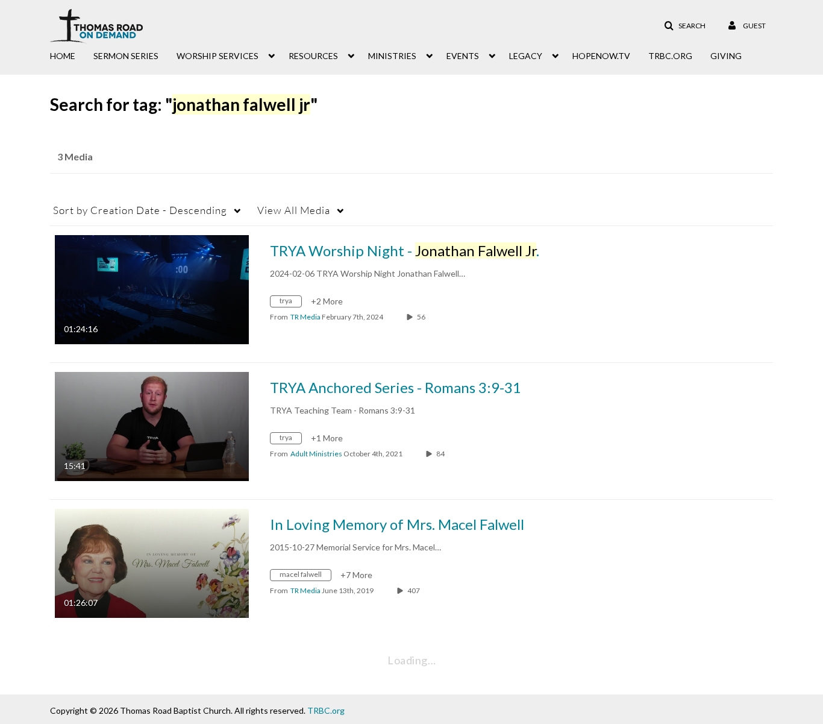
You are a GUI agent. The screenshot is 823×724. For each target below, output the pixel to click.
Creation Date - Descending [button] (140, 210)
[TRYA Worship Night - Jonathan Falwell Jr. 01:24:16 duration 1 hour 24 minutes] (152, 288)
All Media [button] (293, 210)
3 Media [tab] (75, 156)
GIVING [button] (726, 56)
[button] (684, 26)
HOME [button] (62, 56)
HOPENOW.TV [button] (601, 56)
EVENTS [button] (462, 56)
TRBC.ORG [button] (670, 56)
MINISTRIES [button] (392, 56)
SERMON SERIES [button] (125, 56)
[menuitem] (71, 55)
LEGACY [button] (525, 56)
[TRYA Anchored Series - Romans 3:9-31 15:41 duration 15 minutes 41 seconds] (152, 425)
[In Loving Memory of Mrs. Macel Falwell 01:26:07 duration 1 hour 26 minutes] (152, 562)
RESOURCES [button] (313, 56)
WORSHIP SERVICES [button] (217, 56)
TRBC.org (326, 710)
